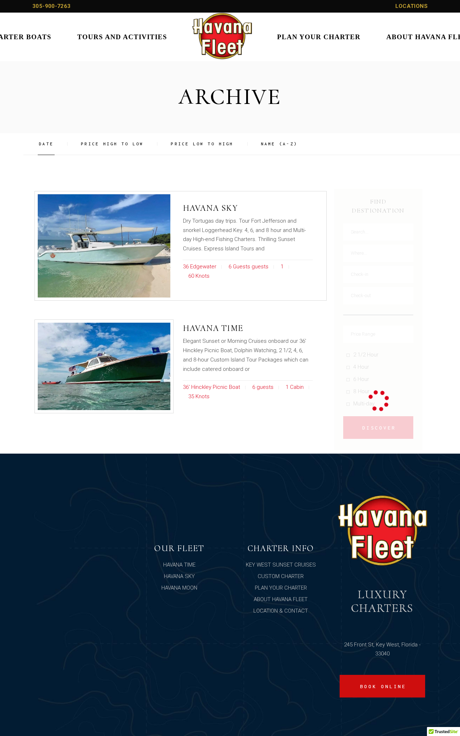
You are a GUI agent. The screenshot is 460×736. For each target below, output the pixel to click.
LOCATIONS (411, 6)
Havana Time (213, 328)
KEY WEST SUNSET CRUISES (281, 565)
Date (46, 143)
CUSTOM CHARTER (281, 576)
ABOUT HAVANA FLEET (281, 599)
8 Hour (361, 391)
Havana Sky (210, 208)
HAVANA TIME (179, 565)
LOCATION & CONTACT (280, 611)
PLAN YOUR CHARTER (281, 588)
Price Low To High (202, 143)
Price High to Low (112, 143)
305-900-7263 (51, 6)
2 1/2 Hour (365, 354)
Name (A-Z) (279, 143)
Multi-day (363, 403)
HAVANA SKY (179, 576)
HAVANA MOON (179, 588)
